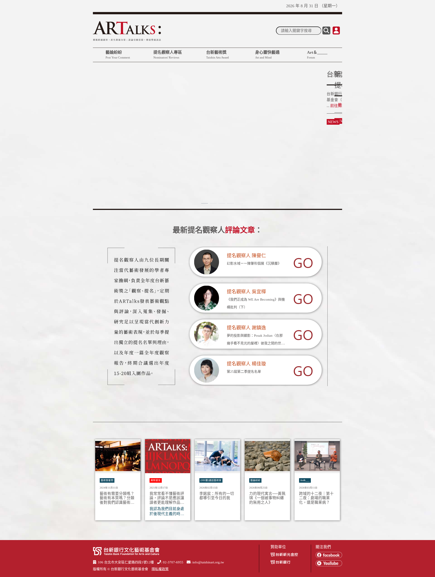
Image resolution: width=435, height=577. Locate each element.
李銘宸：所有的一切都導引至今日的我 (216, 496)
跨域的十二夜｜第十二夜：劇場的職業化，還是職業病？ (316, 498)
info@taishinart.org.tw (208, 562)
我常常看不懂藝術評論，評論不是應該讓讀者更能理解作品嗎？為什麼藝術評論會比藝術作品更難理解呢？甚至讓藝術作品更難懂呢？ (167, 498)
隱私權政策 (160, 569)
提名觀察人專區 (167, 54)
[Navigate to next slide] (336, 481)
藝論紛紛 (118, 54)
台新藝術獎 (217, 54)
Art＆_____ (317, 54)
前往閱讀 (104, 105)
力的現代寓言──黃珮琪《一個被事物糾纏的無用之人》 (267, 498)
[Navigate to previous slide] (98, 481)
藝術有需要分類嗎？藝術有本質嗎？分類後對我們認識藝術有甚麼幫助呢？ (117, 498)
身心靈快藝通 (267, 54)
